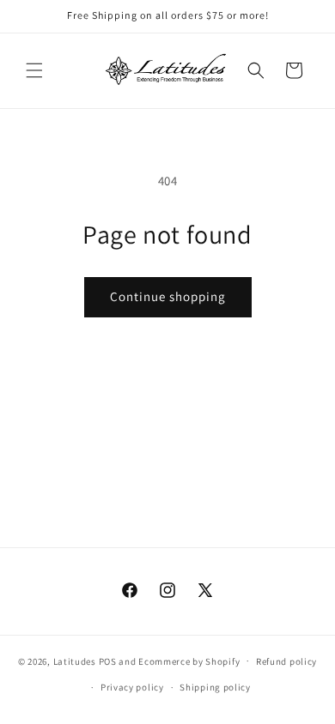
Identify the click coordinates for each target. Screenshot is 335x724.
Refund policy (286, 661)
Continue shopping (168, 296)
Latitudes (74, 661)
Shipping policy (215, 687)
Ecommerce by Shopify (189, 661)
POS (108, 661)
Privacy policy (132, 687)
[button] (34, 70)
